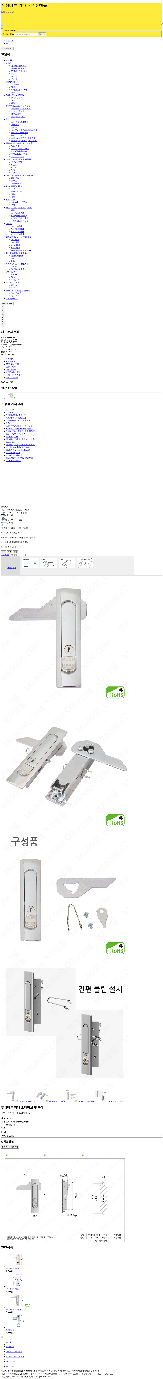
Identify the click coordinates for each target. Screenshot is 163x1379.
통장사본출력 (12, 377)
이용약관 (10, 1346)
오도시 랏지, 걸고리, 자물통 (18, 159)
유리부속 (15, 296)
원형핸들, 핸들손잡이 (21, 108)
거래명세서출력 (13, 372)
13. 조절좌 (10, 442)
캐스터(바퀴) (17, 256)
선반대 (14, 274)
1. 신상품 (10, 410)
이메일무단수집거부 (15, 1356)
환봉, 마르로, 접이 (19, 71)
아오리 (14, 165)
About (8, 1342)
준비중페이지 (12, 298)
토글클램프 (16, 183)
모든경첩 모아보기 (19, 122)
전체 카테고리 (7, 48)
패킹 (13, 103)
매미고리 (15, 178)
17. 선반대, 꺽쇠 (13, 453)
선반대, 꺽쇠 (11, 272)
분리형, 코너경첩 (18, 135)
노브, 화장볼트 (17, 111)
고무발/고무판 (17, 213)
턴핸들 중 (10, 1330)
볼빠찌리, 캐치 (17, 191)
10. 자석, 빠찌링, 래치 (15, 434)
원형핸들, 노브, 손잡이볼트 (18, 106)
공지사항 (10, 1366)
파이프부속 (16, 293)
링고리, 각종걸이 (18, 269)
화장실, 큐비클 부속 (20, 149)
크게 (15, 552)
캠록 (13, 87)
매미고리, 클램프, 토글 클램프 (19, 175)
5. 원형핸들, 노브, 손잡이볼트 (19, 420)
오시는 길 (10, 1361)
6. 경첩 (9, 423)
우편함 (14, 288)
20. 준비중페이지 (13, 461)
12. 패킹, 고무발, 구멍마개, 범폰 (20, 439)
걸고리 (14, 167)
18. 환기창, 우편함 (14, 455)
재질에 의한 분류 (18, 68)
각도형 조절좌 (17, 234)
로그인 (9, 43)
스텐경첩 (15, 124)
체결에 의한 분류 (18, 66)
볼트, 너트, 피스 (18, 116)
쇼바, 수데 (10, 199)
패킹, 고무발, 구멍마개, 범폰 (19, 207)
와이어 (14, 266)
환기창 (14, 285)
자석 (13, 189)
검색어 (8, 34)
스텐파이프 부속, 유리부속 (18, 290)
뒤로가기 (11, 568)
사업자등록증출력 (14, 375)
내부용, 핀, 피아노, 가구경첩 (24, 141)
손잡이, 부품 (16, 98)
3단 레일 (15, 240)
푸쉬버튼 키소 (12, 1268)
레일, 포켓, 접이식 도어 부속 (19, 237)
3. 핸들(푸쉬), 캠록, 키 (16, 415)
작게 (3, 552)
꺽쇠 (13, 277)
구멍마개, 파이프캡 (20, 221)
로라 (13, 258)
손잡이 (9, 63)
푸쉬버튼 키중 (12, 1289)
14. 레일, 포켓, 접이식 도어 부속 (20, 444)
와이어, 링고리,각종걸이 (17, 264)
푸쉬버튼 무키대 (13, 1309)
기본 (9, 552)
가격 (3, 1128)
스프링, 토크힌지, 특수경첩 (23, 138)
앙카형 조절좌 (17, 232)
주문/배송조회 (12, 364)
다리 (13, 261)
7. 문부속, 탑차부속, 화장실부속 (20, 426)
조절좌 (9, 224)
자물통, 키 (15, 173)
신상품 (9, 60)
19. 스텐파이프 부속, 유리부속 (19, 458)
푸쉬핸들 (15, 84)
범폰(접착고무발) (19, 215)
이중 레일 (15, 248)
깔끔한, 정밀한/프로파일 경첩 (24, 130)
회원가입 (10, 41)
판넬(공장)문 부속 (19, 154)
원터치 (14, 194)
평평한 (14, 74)
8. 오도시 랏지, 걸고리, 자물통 (19, 428)
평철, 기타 (15, 280)
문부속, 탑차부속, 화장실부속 (19, 143)
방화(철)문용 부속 (19, 151)
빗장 (13, 170)
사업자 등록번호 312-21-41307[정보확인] (19, 1374)
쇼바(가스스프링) (19, 202)
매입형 (14, 76)
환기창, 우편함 (12, 282)
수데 (13, 205)
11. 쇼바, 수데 (12, 436)
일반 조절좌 (16, 226)
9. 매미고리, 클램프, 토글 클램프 (20, 431)
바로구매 (14, 1147)
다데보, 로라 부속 (19, 90)
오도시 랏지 (16, 162)
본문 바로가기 (7, 12)
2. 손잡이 (10, 412)
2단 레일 (15, 242)
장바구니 (10, 361)
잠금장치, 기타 (17, 157)
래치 (13, 197)
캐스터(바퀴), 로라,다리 (16, 253)
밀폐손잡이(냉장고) (15, 95)
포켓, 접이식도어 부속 (21, 250)
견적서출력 (11, 369)
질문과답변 (11, 367)
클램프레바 (16, 114)
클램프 (14, 181)
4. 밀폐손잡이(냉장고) (16, 418)
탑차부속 (15, 146)
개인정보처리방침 (14, 1351)
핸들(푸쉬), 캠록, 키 (15, 82)
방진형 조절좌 (17, 229)
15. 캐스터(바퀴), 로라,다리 (18, 447)
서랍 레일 (15, 245)
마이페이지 (11, 359)
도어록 (14, 79)
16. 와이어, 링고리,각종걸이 (18, 450)
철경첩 (14, 127)
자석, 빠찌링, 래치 (14, 186)
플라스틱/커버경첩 (19, 133)
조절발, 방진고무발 (20, 218)
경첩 (13, 92)
